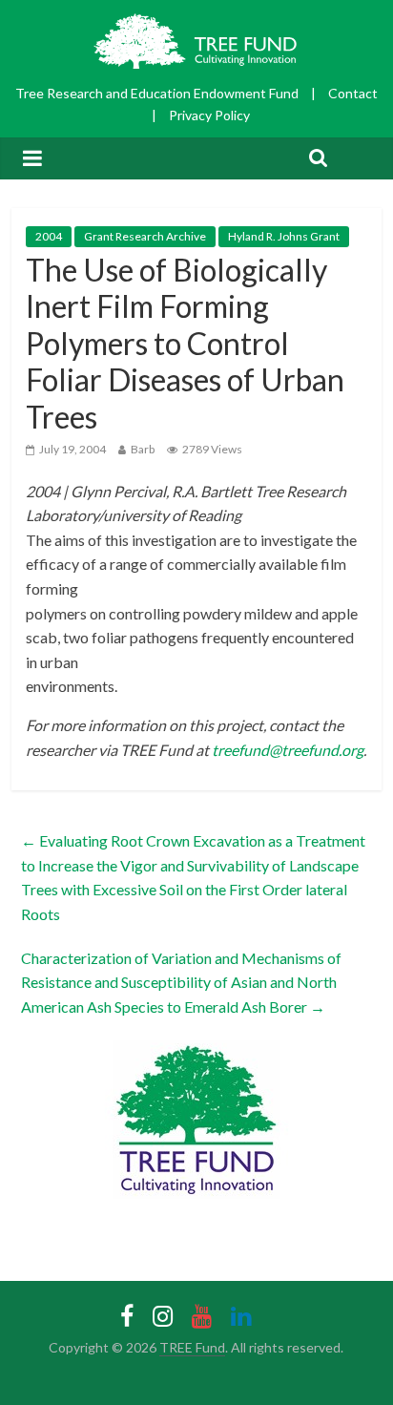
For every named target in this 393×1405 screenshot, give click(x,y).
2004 (48, 236)
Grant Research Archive (145, 236)
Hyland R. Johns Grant (284, 236)
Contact (353, 93)
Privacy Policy (209, 115)
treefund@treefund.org (287, 750)
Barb (143, 449)
